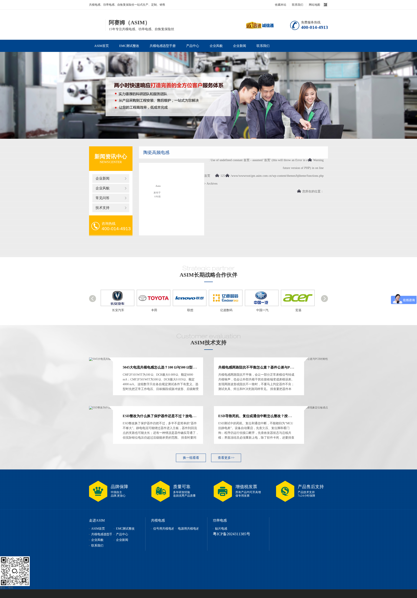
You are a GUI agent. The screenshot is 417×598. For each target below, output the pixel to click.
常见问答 (102, 198)
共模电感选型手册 (163, 46)
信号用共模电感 (163, 528)
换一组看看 (191, 457)
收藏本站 (280, 4)
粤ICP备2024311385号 (231, 534)
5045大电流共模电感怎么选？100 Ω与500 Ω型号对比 (163, 367)
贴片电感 (221, 528)
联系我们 (297, 4)
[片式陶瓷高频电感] (153, 175)
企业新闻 (239, 46)
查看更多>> (226, 457)
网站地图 (314, 4)
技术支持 (102, 208)
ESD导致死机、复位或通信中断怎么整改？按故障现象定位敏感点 (268, 416)
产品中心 (192, 46)
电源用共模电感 (188, 528)
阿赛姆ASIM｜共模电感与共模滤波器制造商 (96, 24)
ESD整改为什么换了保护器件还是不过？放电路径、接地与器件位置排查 (178, 416)
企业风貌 (216, 46)
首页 (207, 175)
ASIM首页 (101, 46)
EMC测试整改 (129, 46)
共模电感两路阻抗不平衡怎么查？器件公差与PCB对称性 (261, 367)
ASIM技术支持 (208, 342)
